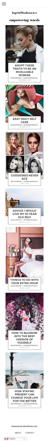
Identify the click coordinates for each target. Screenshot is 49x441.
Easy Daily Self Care (24, 120)
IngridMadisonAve (31, 78)
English (11, 439)
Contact (29, 433)
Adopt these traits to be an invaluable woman (24, 70)
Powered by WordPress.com (24, 426)
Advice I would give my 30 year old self (25, 214)
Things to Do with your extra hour (25, 281)
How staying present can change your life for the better (24, 396)
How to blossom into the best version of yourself (25, 337)
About (18, 433)
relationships (16, 78)
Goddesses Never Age (24, 177)
